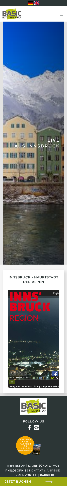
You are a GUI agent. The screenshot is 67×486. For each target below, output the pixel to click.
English (36, 3)
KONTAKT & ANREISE (44, 470)
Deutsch (30, 3)
